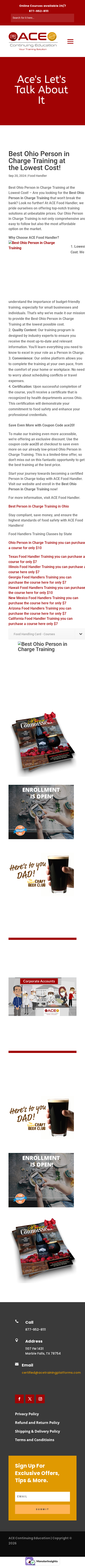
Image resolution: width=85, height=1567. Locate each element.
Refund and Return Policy (37, 1422)
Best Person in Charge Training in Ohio (38, 506)
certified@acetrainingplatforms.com (51, 1372)
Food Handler (37, 175)
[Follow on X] (30, 1399)
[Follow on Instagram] (40, 1399)
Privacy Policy (27, 1414)
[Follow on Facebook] (19, 1399)
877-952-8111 (38, 11)
